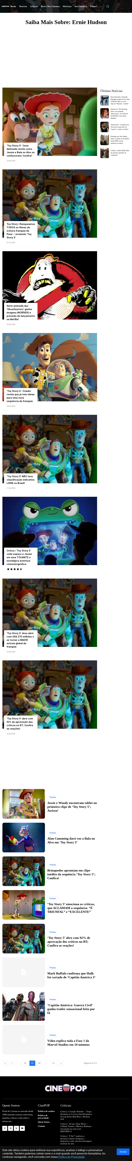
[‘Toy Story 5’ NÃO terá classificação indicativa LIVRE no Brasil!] (49, 449)
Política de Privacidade (71, 1157)
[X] (16, 1128)
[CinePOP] (5, 6)
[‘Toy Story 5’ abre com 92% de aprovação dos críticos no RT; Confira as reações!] (49, 694)
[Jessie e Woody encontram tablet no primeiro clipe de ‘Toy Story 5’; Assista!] (23, 804)
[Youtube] (22, 1128)
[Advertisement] (66, 52)
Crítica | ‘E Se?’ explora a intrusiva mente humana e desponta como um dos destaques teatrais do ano (76, 1140)
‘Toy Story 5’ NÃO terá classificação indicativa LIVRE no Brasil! (20, 480)
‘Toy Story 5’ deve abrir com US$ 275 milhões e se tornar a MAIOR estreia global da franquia (20, 640)
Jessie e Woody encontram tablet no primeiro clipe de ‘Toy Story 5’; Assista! (72, 806)
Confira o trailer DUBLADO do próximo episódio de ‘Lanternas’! (120, 153)
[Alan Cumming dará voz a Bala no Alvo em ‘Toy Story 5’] (23, 837)
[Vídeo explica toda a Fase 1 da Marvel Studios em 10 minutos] (23, 1039)
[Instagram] (10, 1128)
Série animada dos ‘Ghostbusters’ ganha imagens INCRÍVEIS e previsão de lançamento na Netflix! (21, 312)
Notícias (52, 797)
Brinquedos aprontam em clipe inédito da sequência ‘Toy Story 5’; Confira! (71, 874)
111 (53, 1063)
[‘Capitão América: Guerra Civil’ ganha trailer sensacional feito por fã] (23, 1006)
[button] (108, 6)
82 (25, 1063)
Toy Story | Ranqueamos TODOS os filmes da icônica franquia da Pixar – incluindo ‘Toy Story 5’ (21, 231)
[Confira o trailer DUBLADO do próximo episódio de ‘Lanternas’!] (104, 153)
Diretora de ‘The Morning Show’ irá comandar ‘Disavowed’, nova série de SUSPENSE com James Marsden (119, 113)
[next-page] (61, 1063)
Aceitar (123, 1151)
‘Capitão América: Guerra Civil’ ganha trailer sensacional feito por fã (71, 1009)
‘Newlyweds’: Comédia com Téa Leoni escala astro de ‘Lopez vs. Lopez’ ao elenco (120, 127)
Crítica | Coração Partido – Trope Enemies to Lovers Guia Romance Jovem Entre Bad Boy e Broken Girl (76, 1115)
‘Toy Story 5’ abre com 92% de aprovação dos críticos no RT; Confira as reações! (68, 941)
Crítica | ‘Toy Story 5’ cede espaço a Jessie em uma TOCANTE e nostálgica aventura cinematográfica (19, 557)
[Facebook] (4, 1128)
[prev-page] (5, 1063)
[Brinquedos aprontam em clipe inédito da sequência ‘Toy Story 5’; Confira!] (23, 871)
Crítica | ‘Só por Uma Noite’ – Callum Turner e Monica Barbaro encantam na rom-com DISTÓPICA (76, 1128)
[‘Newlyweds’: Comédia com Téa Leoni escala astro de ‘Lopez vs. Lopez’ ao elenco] (104, 127)
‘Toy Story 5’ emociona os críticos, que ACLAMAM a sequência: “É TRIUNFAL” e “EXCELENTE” (71, 907)
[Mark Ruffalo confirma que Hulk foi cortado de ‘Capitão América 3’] (23, 972)
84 (39, 1063)
